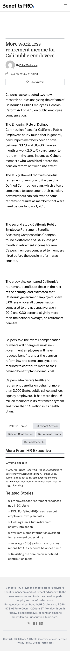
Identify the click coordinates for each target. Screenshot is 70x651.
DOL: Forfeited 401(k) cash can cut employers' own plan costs (32, 514)
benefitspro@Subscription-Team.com (34, 617)
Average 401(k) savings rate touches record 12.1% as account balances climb (34, 546)
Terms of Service (57, 639)
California (45, 130)
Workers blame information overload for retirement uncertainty (34, 535)
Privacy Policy (23, 642)
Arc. (24, 639)
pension (11, 166)
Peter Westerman (28, 65)
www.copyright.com (27, 473)
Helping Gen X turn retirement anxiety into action (29, 524)
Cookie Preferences (43, 642)
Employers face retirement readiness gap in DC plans (34, 503)
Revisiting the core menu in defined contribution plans (33, 556)
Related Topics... (19, 426)
